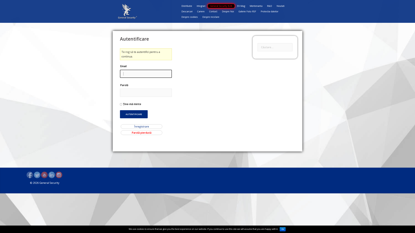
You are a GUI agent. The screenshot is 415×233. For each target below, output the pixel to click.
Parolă (124, 85)
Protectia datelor (269, 11)
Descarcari (187, 11)
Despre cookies (189, 16)
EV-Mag (241, 5)
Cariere (201, 11)
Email (123, 66)
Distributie (186, 5)
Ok (282, 229)
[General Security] (128, 11)
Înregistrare (141, 126)
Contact (213, 11)
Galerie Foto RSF (247, 11)
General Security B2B (221, 5)
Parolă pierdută (141, 132)
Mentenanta (256, 5)
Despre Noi (228, 11)
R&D (269, 5)
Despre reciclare (210, 16)
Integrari (201, 5)
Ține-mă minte (132, 104)
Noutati (281, 5)
